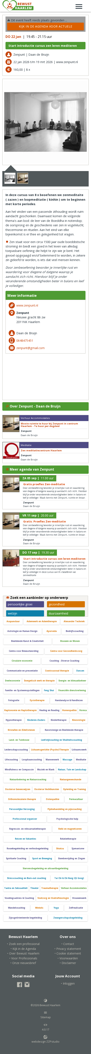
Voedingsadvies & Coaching (19, 898)
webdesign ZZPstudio (45, 1041)
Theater (34, 888)
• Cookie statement (68, 953)
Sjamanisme (78, 848)
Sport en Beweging (42, 858)
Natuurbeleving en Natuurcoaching (28, 779)
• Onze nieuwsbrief (23, 963)
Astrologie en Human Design (22, 631)
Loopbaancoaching (32, 759)
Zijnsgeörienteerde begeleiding (25, 917)
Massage (67, 759)
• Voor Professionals (23, 958)
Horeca (83, 710)
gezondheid (57, 604)
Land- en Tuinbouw (19, 740)
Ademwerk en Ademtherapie (42, 621)
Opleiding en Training (74, 789)
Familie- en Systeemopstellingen (22, 690)
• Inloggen (68, 983)
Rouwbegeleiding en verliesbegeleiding (27, 848)
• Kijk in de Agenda (23, 949)
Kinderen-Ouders (36, 720)
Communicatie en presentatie (22, 670)
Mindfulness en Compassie (19, 769)
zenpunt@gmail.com (30, 348)
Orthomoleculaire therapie (22, 799)
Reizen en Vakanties (25, 838)
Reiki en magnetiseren (70, 828)
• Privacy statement (67, 949)
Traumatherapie (49, 888)
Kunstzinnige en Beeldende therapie (64, 730)
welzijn (12, 613)
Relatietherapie (68, 838)
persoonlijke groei (20, 604)
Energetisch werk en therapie (39, 680)
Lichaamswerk (79, 749)
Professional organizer (25, 819)
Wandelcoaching (16, 907)
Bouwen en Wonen (70, 641)
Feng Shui (49, 690)
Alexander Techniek (74, 621)
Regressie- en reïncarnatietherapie (27, 828)
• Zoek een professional (23, 944)
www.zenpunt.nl (27, 305)
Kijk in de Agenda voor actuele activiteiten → (45, 27)
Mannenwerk (52, 759)
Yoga (56, 907)
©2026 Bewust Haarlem (45, 1005)
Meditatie (81, 759)
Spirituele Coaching (16, 858)
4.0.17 (45, 1029)
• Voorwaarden (68, 958)
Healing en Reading (49, 710)
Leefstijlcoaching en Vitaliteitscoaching (61, 740)
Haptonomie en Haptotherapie (20, 710)
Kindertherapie (58, 720)
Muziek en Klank (45, 769)
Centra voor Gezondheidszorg (66, 651)
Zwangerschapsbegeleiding (68, 917)
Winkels (39, 907)
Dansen (80, 670)
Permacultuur (76, 799)
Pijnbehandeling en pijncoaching (65, 809)
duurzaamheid (58, 613)
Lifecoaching (11, 759)
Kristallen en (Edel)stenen (21, 730)
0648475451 (24, 340)
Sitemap (45, 1017)
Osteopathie (52, 799)
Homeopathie (69, 710)
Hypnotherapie (14, 720)
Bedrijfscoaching (75, 631)
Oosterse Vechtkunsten (46, 789)
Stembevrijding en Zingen (71, 858)
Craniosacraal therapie (57, 670)
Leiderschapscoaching (16, 749)
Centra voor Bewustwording (24, 651)
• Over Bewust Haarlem (23, 953)
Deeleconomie (12, 680)
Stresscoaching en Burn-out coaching (26, 878)
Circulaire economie (22, 660)
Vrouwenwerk (79, 898)
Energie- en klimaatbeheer (72, 680)
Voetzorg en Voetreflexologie (53, 898)
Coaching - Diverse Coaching (64, 660)
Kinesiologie (78, 720)
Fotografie (13, 700)
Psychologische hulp (67, 819)
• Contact (67, 944)
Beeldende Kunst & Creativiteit (27, 641)
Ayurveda (52, 631)
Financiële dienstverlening (72, 690)
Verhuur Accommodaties (74, 888)
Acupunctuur (13, 621)
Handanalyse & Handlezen (69, 700)
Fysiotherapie (37, 700)
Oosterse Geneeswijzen (17, 789)
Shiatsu (60, 848)
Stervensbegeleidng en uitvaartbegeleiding (45, 868)
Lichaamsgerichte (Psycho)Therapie (50, 749)
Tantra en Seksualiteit (16, 888)
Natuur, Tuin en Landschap (72, 769)
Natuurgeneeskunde (70, 779)
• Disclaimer (68, 963)
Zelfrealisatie (76, 907)
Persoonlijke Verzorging (22, 809)
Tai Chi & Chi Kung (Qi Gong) (69, 878)
